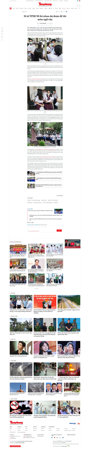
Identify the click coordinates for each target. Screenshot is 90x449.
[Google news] (63, 438)
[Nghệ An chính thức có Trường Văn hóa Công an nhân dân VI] (54, 278)
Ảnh (26, 426)
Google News (66, 12)
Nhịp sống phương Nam (21, 432)
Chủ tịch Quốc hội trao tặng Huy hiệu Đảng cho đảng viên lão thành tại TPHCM (44, 311)
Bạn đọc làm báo (16, 446)
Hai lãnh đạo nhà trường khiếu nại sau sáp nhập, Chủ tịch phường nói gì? (36, 285)
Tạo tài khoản (36, 224)
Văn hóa (56, 8)
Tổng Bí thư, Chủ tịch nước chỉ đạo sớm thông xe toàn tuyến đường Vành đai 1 (21, 310)
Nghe (2, 28)
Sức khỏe (29, 8)
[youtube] (79, 1)
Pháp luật (41, 8)
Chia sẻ (2, 31)
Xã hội (14, 8)
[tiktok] (58, 437)
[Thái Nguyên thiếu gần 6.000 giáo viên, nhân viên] (54, 264)
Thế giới (33, 8)
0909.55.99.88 (27, 436)
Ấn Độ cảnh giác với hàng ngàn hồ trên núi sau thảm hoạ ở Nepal (21, 378)
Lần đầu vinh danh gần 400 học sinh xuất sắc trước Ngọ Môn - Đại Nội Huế (18, 256)
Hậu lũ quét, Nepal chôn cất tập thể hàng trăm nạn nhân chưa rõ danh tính (45, 378)
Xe (53, 8)
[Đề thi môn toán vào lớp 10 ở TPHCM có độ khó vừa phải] (58, 211)
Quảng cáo (66, 0)
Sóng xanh (21, 8)
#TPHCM (55, 202)
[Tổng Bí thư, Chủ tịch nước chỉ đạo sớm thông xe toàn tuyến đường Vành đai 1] (21, 302)
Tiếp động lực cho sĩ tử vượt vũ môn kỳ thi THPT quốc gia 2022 (48, 179)
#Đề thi (29, 200)
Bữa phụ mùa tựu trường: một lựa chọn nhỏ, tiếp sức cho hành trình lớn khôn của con (36, 256)
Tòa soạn (60, 0)
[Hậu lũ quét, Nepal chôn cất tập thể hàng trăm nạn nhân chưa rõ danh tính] (45, 369)
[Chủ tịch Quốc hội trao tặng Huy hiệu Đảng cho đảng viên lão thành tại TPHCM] (45, 302)
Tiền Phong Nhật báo (39, 0)
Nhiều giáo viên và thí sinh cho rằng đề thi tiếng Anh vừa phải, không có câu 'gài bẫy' (45, 216)
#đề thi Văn (44, 200)
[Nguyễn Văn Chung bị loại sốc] (21, 348)
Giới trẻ (37, 8)
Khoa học (68, 8)
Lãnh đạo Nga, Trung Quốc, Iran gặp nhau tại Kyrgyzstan (54, 394)
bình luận (64, 12)
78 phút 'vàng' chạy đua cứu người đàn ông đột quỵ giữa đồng (45, 416)
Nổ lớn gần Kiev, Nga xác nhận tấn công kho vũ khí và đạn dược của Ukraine (68, 378)
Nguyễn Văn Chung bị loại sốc (18, 356)
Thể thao (45, 8)
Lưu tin (2, 34)
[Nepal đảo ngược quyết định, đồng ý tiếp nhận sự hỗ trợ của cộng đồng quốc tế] (72, 387)
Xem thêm (79, 8)
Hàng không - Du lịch (67, 430)
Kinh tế (17, 8)
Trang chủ (10, 8)
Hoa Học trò (55, 0)
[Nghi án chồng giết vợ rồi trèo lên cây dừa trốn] (21, 325)
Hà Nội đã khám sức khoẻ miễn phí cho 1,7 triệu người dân (69, 416)
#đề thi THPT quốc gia (53, 200)
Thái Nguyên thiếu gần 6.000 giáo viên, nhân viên (54, 270)
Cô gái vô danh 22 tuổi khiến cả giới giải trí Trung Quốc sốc (44, 356)
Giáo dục (63, 8)
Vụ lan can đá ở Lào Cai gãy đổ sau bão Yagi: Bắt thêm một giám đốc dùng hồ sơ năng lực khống (45, 334)
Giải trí (60, 8)
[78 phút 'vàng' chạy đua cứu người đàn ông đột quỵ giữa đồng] (45, 407)
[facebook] (77, 1)
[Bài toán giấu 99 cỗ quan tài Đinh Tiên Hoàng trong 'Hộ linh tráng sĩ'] (69, 348)
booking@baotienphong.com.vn (30, 437)
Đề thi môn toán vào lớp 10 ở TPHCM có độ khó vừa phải (40, 210)
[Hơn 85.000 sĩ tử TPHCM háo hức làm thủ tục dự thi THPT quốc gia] (31, 173)
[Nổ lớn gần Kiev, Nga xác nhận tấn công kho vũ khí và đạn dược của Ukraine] (69, 369)
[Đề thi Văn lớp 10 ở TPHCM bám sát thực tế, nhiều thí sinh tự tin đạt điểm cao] (31, 186)
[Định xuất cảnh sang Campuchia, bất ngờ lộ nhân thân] (69, 325)
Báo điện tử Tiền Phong (45, 4)
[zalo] (60, 438)
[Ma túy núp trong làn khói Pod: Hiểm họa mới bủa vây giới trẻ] (21, 407)
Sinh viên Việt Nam (48, 0)
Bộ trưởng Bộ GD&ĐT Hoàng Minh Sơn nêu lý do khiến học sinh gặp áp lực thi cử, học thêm (36, 271)
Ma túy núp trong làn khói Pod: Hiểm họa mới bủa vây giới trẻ (20, 416)
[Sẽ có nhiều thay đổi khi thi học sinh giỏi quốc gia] (18, 278)
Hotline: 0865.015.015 (30, 0)
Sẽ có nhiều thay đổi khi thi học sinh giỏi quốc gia (18, 285)
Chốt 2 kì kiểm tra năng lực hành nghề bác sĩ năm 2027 (54, 255)
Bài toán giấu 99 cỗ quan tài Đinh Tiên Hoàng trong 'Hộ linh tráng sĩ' (69, 356)
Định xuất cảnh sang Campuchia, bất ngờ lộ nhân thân (68, 333)
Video (76, 8)
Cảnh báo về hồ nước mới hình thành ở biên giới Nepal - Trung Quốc (36, 394)
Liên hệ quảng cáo (27, 434)
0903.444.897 (41, 436)
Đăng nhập (29, 224)
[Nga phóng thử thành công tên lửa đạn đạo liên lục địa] (18, 387)
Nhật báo (19, 426)
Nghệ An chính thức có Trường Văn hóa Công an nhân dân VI (53, 285)
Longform (43, 426)
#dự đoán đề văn (37, 202)
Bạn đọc (58, 430)
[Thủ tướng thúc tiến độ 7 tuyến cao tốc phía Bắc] (69, 302)
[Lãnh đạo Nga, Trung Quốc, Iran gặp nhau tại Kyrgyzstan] (54, 387)
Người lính (50, 8)
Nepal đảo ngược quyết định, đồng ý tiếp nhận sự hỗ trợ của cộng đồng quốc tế (72, 394)
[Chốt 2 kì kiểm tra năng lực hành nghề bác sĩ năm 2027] (54, 249)
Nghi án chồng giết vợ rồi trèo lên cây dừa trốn (21, 333)
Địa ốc (25, 8)
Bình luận (2, 37)
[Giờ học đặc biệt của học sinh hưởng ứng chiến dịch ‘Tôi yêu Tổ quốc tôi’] (18, 264)
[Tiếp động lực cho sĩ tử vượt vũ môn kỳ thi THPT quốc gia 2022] (31, 179)
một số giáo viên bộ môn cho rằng (47, 156)
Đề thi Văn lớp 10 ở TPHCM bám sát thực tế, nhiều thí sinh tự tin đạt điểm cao (48, 185)
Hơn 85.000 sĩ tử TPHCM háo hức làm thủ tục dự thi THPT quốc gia (49, 173)
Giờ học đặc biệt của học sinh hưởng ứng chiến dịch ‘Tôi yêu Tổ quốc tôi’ (17, 270)
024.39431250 (13, 438)
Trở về (2, 40)
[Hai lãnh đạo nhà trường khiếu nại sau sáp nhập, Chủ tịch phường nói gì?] (36, 278)
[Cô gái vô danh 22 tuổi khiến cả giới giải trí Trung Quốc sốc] (45, 348)
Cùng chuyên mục (15, 242)
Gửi (59, 230)
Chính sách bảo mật (71, 434)
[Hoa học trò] (79, 424)
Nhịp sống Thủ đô (13, 432)
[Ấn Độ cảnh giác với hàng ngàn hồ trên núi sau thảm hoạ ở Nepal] (21, 369)
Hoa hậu (72, 8)
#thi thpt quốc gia (36, 200)
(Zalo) (31, 436)
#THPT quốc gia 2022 (47, 202)
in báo (62, 12)
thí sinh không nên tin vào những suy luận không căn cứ (46, 149)
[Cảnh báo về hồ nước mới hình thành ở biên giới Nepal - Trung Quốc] (36, 387)
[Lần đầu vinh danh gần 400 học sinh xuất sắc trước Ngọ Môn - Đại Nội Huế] (18, 249)
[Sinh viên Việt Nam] (72, 424)
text (59, 12)
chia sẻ (57, 12)
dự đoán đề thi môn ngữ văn (35, 79)
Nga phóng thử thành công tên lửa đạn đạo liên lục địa (17, 394)
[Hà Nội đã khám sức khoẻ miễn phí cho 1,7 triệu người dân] (69, 407)
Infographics (51, 426)
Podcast (35, 426)
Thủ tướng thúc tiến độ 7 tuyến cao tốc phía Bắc (69, 310)
